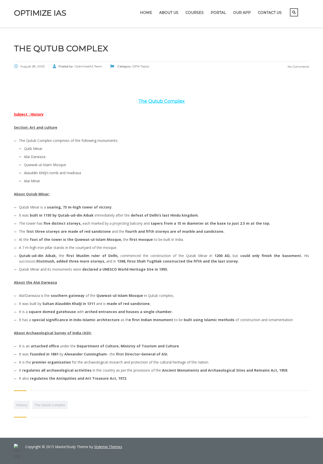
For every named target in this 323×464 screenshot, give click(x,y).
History (21, 405)
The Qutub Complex (50, 405)
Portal (218, 12)
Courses (194, 12)
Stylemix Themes (108, 446)
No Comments (298, 66)
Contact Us (270, 12)
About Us (168, 12)
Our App (242, 12)
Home (146, 12)
